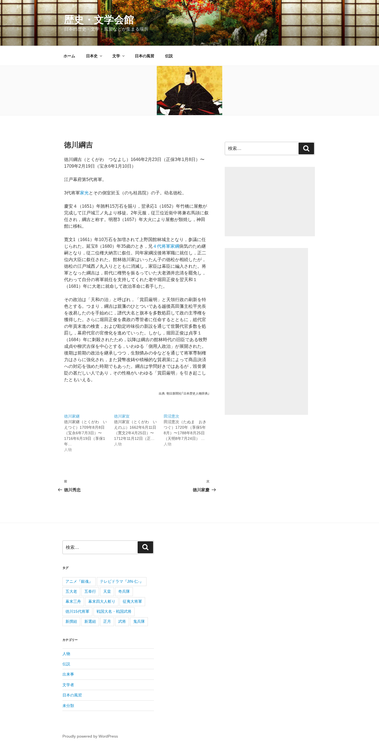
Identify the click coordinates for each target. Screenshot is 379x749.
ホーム (69, 56)
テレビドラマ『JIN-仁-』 (121, 581)
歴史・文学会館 (99, 19)
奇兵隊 (124, 591)
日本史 (92, 56)
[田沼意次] (189, 427)
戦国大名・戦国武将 (114, 611)
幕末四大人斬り (101, 601)
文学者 (68, 685)
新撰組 (71, 621)
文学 (116, 56)
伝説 (169, 56)
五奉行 (90, 591)
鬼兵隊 (139, 621)
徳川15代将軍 (77, 611)
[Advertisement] (270, 201)
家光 (84, 192)
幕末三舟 (73, 601)
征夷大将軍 (132, 601)
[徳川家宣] (139, 427)
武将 (122, 621)
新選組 (90, 621)
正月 (107, 621)
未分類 (68, 705)
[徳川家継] (89, 430)
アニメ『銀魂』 (79, 581)
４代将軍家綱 (166, 246)
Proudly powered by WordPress (90, 736)
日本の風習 (144, 56)
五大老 (71, 591)
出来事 (68, 674)
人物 (66, 653)
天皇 (107, 591)
